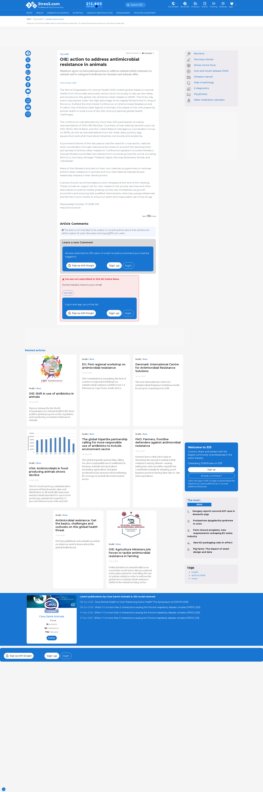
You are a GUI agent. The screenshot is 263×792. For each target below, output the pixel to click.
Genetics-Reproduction (100, 13)
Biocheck (199, 53)
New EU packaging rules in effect (212, 542)
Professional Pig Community (50, 7)
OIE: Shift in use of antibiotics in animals (51, 395)
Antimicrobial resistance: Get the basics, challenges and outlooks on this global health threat (76, 525)
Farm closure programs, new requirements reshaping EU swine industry (210, 533)
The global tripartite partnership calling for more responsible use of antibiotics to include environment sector (104, 444)
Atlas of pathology (204, 82)
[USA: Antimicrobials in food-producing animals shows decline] (52, 443)
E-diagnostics (201, 88)
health (195, 572)
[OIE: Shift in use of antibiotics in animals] (52, 369)
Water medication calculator (209, 99)
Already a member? (211, 475)
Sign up (114, 265)
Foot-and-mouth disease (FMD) (211, 71)
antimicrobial (198, 575)
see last (68, 293)
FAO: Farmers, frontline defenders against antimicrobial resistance (158, 442)
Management (123, 13)
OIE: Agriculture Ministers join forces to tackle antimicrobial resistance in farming (130, 553)
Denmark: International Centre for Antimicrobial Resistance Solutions (157, 368)
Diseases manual (203, 76)
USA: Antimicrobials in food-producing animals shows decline (49, 472)
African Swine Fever (205, 65)
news (194, 578)
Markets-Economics (58, 13)
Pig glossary (200, 94)
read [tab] (199, 504)
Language (148, 53)
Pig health (64, 54)
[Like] (28, 114)
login (128, 265)
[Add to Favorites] (28, 101)
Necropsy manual (203, 59)
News (29, 13)
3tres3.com (49, 4)
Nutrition (78, 13)
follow (51, 638)
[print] (28, 107)
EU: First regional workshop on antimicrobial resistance (104, 366)
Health (39, 13)
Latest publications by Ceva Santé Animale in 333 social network (117, 596)
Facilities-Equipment (145, 13)
